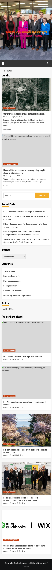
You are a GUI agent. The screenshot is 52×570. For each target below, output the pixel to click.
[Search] (47, 63)
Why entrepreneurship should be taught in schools (24, 113)
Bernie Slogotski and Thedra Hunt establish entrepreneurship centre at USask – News (21, 233)
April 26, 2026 (15, 359)
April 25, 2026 (15, 407)
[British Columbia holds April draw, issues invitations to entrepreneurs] (26, 430)
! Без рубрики (9, 271)
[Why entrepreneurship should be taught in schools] (26, 94)
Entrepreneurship (9, 108)
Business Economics (11, 276)
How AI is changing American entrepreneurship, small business (25, 217)
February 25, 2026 (16, 503)
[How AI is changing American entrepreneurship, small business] (26, 382)
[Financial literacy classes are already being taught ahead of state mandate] (26, 150)
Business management (12, 281)
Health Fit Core (8, 309)
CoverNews (37, 563)
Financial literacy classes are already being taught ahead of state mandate (24, 171)
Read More (7, 129)
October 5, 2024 (16, 176)
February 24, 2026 (16, 551)
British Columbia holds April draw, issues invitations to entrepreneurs (25, 225)
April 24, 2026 (15, 455)
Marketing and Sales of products (17, 295)
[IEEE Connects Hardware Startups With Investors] (26, 337)
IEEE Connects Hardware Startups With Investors (24, 211)
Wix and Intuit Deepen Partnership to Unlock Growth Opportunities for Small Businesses (26, 240)
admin (7, 117)
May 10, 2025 (15, 117)
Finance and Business (10, 164)
